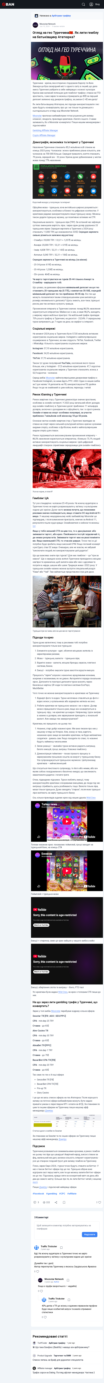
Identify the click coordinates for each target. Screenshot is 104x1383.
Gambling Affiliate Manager (45, 130)
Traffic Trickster (49, 1246)
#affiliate (72, 1193)
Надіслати (89, 1234)
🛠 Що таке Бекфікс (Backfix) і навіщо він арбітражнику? (61, 1347)
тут (34, 526)
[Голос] (99, 1202)
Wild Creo (91, 797)
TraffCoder (42, 1343)
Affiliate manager (45, 1368)
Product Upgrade (45, 1356)
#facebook (38, 1193)
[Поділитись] (56, 1202)
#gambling (51, 1193)
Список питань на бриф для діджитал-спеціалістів (58, 1360)
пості (35, 1182)
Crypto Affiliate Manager (44, 135)
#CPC (62, 1193)
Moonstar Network (48, 24)
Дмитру (49, 1110)
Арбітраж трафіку (61, 15)
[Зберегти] (64, 1202)
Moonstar (37, 115)
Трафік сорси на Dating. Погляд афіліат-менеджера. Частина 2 (64, 1372)
